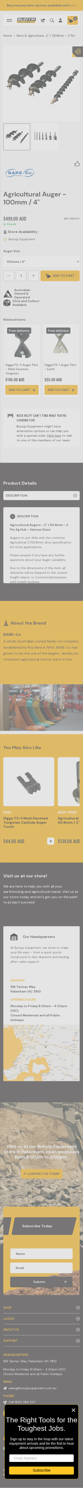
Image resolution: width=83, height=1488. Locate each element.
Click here (54, 436)
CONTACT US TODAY (43, 1174)
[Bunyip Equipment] (26, 20)
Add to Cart (20, 390)
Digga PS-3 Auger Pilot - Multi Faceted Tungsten (21, 369)
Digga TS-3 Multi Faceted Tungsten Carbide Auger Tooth (25, 822)
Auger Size (11, 251)
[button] (77, 163)
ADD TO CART (63, 276)
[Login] (61, 20)
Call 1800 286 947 (22, 1402)
